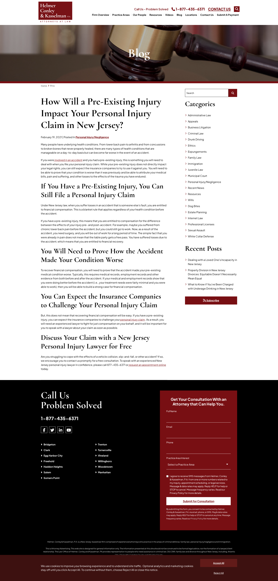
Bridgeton (50, 444)
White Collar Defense (201, 236)
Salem (47, 472)
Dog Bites (194, 206)
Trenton (102, 444)
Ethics (191, 145)
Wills (191, 200)
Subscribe (212, 300)
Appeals (193, 121)
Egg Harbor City (53, 455)
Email (169, 426)
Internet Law (195, 218)
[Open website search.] (237, 9)
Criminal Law (196, 133)
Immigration (195, 163)
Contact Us (207, 14)
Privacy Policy (197, 518)
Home (44, 85)
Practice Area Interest (177, 458)
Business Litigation (199, 127)
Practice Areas (121, 14)
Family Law (194, 157)
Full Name (171, 411)
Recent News (196, 188)
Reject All (219, 572)
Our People (139, 14)
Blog (179, 14)
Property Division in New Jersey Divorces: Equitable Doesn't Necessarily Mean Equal (212, 274)
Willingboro (105, 461)
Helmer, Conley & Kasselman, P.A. (62, 542)
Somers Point (52, 477)
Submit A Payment (228, 14)
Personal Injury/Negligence (92, 137)
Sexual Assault (196, 230)
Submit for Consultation (198, 501)
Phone (169, 442)
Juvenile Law (195, 169)
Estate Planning (197, 212)
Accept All (218, 563)
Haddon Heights (53, 466)
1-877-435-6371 (190, 9)
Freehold (49, 461)
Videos (169, 14)
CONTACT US (219, 9)
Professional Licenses (201, 224)
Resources (155, 14)
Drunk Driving (196, 139)
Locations (191, 14)
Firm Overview (100, 14)
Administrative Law (199, 115)
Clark (47, 450)
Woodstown (105, 466)
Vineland (103, 455)
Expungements (197, 151)
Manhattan (104, 472)
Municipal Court (197, 175)
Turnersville (104, 450)
